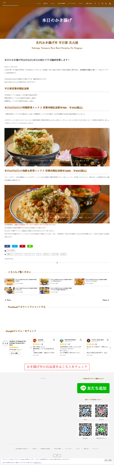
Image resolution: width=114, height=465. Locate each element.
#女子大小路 (55, 254)
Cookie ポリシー (38, 462)
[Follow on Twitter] (99, 3)
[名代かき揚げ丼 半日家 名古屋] (4, 2)
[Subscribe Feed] (106, 3)
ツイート (43, 378)
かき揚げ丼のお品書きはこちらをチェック (57, 367)
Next (105, 300)
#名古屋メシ (46, 254)
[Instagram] (102, 3)
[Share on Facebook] (95, 3)
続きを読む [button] (36, 355)
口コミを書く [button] (15, 353)
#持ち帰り (63, 254)
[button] (110, 347)
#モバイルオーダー (29, 254)
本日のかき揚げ (10, 250)
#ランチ (39, 254)
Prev (9, 300)
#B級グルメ (10, 254)
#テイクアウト (19, 254)
